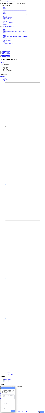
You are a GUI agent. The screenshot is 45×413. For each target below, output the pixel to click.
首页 (4, 7)
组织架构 (9, 10)
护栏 (4, 17)
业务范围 (21, 10)
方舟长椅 (9, 381)
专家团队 (24, 10)
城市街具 (5, 13)
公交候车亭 (14, 14)
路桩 (11, 14)
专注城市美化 (5, 24)
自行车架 (8, 14)
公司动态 (7, 22)
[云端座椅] (5, 379)
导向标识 (5, 18)
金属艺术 (9, 18)
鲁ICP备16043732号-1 (22, 411)
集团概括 (5, 8)
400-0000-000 (3, 76)
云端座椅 (9, 379)
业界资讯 (11, 22)
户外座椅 (26, 14)
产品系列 (5, 79)
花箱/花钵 (22, 14)
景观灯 (10, 17)
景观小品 (7, 17)
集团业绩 (5, 19)
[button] (17, 386)
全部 (4, 12)
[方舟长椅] (5, 381)
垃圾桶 (18, 14)
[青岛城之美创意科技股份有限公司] (22, 1)
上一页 (7, 372)
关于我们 (13, 10)
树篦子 (4, 14)
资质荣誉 (5, 10)
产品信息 (5, 78)
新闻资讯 (5, 21)
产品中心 (5, 11)
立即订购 (2, 62)
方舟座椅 (9, 380)
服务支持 (17, 10)
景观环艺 (5, 16)
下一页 (8, 374)
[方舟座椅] (5, 380)
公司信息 (5, 80)
